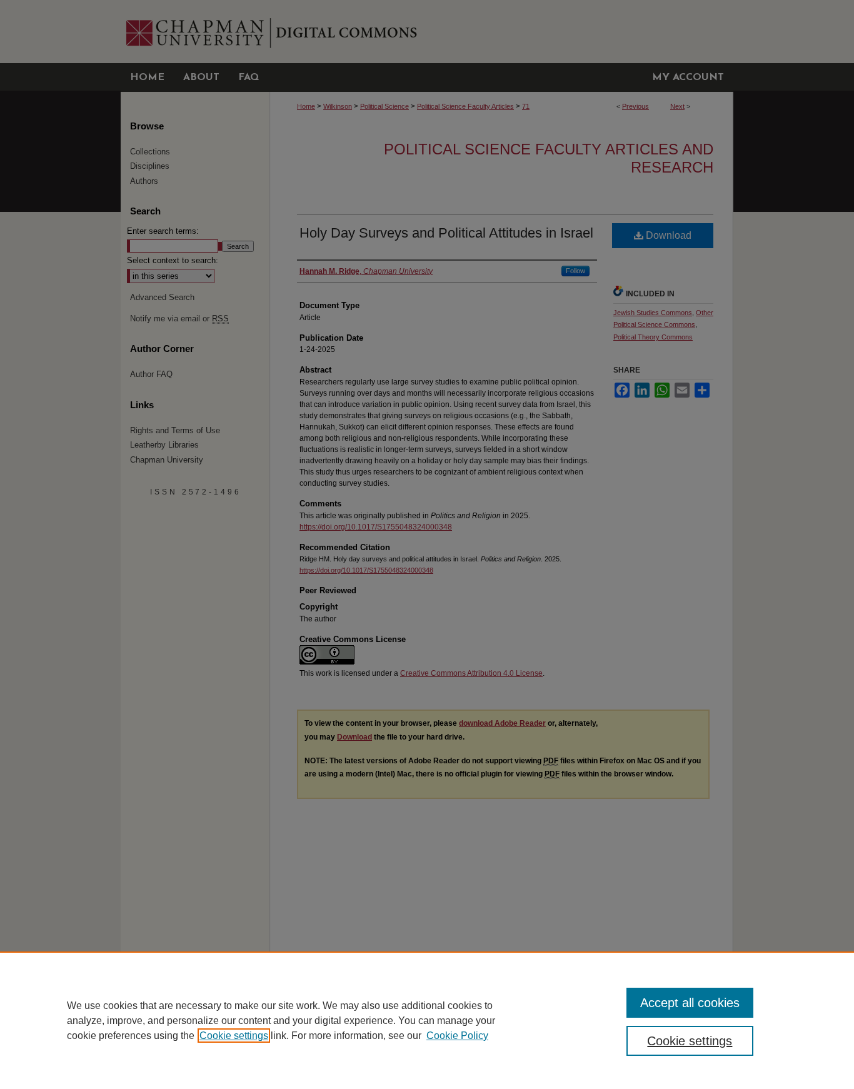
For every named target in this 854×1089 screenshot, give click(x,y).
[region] (427, 1020)
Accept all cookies (690, 1003)
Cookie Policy (457, 1035)
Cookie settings (233, 1035)
